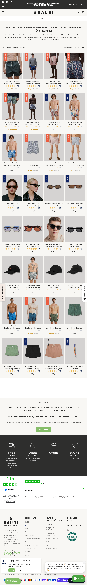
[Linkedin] (3, 6)
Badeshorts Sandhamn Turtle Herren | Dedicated (74, 327)
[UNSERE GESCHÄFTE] (32, 455)
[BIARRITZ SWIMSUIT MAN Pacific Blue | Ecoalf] (33, 66)
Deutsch (72, 4)
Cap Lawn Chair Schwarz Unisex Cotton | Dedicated (75, 286)
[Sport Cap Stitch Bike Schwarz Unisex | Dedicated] (12, 269)
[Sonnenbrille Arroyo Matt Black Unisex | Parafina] (54, 229)
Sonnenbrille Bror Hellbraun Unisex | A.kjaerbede (12, 205)
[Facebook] (7, 2)
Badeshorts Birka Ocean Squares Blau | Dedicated (12, 164)
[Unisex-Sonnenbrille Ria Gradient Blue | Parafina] (12, 229)
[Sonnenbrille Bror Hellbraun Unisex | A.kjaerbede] (12, 188)
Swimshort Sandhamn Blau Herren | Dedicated (12, 327)
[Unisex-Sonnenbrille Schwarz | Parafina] (75, 229)
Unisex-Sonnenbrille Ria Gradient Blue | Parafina (12, 246)
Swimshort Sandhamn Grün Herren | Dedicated (33, 286)
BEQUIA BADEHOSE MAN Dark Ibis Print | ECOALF (33, 123)
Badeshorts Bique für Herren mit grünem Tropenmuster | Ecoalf (12, 123)
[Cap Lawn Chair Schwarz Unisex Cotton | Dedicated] (75, 269)
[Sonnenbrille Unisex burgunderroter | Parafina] (33, 229)
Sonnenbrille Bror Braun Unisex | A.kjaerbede (75, 205)
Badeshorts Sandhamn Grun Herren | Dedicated (12, 368)
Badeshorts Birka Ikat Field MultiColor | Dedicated (75, 123)
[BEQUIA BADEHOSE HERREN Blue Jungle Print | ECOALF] (75, 66)
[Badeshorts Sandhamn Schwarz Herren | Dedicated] (33, 351)
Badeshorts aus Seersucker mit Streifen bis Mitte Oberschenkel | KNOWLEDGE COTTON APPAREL (54, 164)
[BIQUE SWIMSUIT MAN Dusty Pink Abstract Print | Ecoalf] (54, 66)
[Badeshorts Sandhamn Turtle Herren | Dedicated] (75, 310)
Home (42, 18)
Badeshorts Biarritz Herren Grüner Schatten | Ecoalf (12, 83)
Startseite (43, 402)
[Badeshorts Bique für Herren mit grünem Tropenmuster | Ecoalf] (12, 106)
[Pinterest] (11, 2)
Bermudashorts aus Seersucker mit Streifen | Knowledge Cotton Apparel (75, 164)
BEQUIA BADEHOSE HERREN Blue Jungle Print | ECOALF (75, 83)
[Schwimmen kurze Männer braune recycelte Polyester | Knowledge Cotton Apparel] (54, 351)
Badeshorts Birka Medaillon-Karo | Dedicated (54, 123)
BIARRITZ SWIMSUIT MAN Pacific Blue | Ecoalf (33, 83)
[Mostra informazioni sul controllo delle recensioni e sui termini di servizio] (18, 495)
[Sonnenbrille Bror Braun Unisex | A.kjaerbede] (75, 188)
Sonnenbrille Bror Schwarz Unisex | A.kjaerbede (33, 205)
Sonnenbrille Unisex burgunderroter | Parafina (33, 246)
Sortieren (15, 47)
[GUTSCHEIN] (54, 455)
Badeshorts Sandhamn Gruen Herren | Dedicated (53, 327)
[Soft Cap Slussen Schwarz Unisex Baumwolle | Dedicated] (54, 269)
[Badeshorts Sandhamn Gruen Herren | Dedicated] (54, 310)
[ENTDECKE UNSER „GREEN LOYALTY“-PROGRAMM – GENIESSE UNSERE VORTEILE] (43, 4)
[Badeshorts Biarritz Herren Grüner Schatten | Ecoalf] (12, 66)
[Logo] (43, 12)
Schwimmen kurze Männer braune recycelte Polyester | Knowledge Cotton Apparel (54, 368)
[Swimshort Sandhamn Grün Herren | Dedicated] (33, 269)
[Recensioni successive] (83, 489)
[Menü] (3, 12)
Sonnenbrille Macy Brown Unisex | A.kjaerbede (54, 205)
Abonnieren (43, 429)
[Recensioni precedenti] (21, 489)
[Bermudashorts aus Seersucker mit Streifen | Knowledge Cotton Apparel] (75, 147)
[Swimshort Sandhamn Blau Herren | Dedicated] (12, 310)
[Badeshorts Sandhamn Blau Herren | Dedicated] (33, 310)
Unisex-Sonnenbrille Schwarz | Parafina (75, 246)
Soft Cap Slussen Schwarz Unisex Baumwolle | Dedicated (54, 286)
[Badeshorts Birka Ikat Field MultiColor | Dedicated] (75, 106)
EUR (81, 4)
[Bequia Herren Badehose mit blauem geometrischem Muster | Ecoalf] (33, 147)
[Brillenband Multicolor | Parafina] (75, 351)
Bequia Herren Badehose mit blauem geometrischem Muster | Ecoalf (33, 164)
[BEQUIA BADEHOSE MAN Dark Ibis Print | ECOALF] (33, 106)
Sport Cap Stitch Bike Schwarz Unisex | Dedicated (12, 286)
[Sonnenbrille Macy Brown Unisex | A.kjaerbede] (54, 188)
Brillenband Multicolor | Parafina (75, 368)
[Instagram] (3, 2)
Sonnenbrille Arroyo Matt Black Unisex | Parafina (53, 246)
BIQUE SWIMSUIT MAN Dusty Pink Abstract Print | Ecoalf (53, 83)
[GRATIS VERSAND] (11, 455)
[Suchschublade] (75, 12)
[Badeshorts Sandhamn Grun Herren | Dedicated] (12, 351)
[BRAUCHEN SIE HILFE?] (75, 455)
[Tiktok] (16, 2)
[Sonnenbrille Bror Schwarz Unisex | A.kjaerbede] (33, 188)
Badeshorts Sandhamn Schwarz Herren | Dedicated (33, 368)
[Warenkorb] (79, 12)
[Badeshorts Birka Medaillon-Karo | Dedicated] (54, 106)
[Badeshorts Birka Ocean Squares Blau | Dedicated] (12, 147)
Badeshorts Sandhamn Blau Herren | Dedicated (33, 327)
